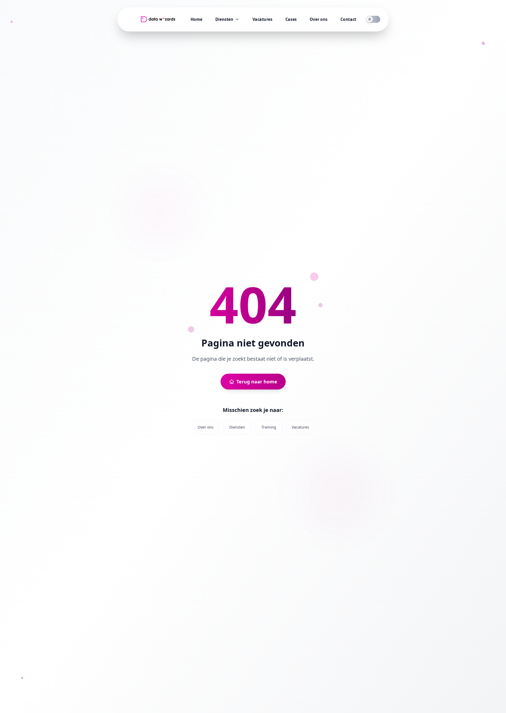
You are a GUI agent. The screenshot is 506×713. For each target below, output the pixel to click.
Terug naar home (256, 381)
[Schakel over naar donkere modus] (373, 19)
